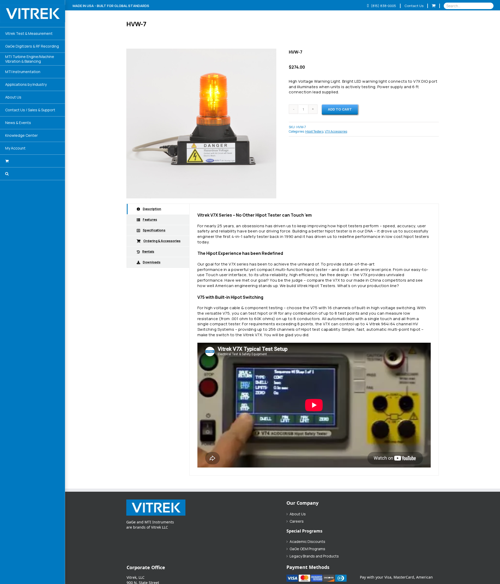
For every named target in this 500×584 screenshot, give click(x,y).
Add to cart (340, 109)
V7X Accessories (336, 131)
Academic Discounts (307, 541)
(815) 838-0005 (383, 5)
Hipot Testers (314, 131)
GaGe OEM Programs (307, 549)
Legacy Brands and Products (314, 556)
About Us (298, 514)
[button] (32, 173)
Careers (297, 521)
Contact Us (413, 5)
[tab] (158, 209)
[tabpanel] (314, 340)
